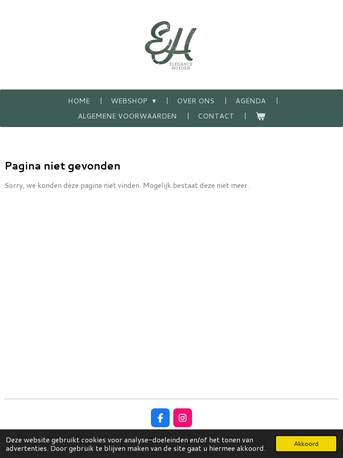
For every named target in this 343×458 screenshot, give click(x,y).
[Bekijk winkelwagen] (260, 115)
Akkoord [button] (306, 443)
